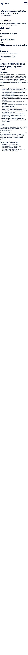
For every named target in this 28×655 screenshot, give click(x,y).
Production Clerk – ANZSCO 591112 (11, 144)
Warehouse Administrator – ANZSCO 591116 (13, 149)
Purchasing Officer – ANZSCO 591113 (11, 146)
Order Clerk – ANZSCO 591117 (9, 150)
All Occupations (7, 15)
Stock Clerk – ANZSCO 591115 (9, 147)
